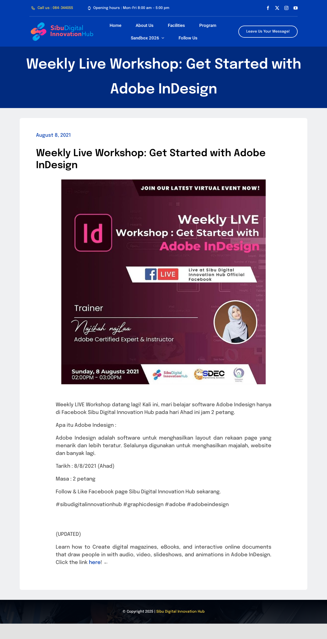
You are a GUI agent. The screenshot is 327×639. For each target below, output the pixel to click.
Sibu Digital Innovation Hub (180, 611)
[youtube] (296, 8)
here (94, 562)
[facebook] (268, 8)
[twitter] (277, 8)
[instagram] (286, 8)
